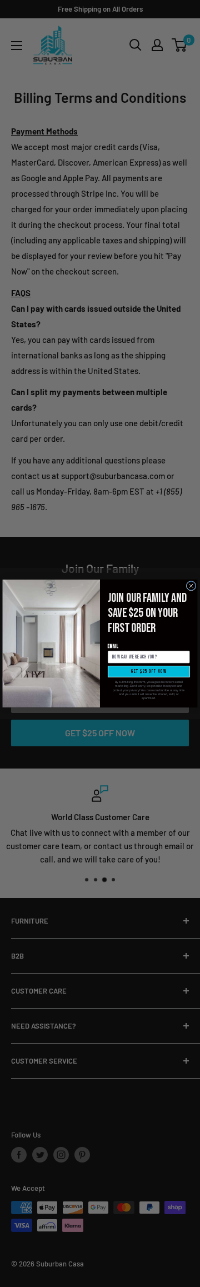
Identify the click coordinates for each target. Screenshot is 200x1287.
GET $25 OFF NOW (149, 672)
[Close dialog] (191, 585)
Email (113, 647)
